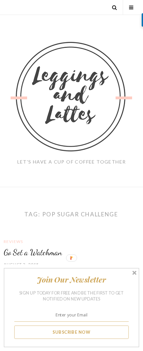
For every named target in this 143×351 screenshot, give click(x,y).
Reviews (13, 241)
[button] (71, 280)
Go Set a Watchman (33, 252)
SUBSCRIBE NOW (71, 331)
